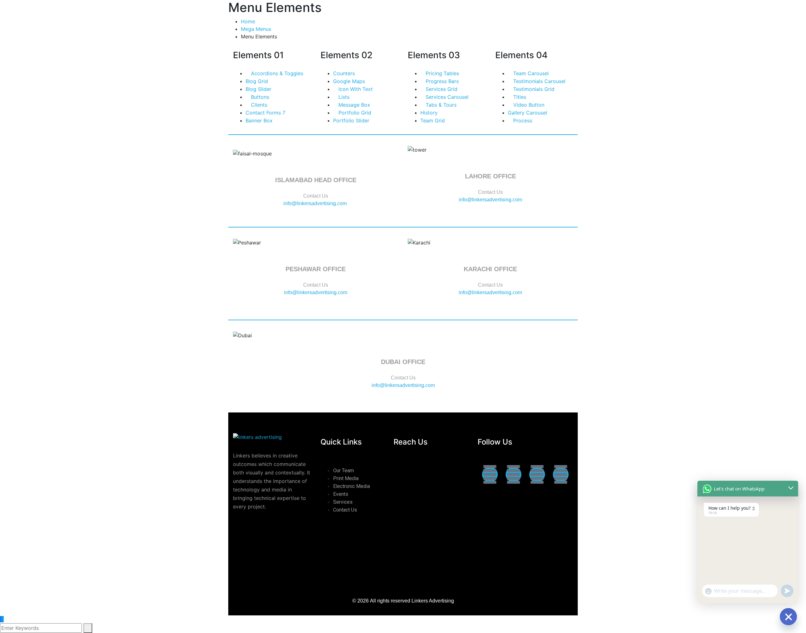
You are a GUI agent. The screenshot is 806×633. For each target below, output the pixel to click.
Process (522, 120)
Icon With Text (355, 89)
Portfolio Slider (351, 120)
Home (248, 21)
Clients (258, 105)
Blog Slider (258, 89)
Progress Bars (441, 81)
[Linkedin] (537, 474)
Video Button (528, 105)
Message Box (353, 105)
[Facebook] (490, 474)
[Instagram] (513, 474)
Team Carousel (530, 73)
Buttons (259, 97)
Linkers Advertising (433, 600)
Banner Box (259, 120)
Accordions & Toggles (276, 73)
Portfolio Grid (354, 112)
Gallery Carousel (527, 112)
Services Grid (440, 89)
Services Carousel (446, 97)
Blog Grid (257, 81)
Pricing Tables (441, 73)
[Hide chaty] (788, 616)
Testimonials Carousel (538, 81)
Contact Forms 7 (265, 112)
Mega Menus (256, 29)
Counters (344, 73)
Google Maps (349, 81)
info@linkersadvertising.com (315, 203)
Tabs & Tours (440, 105)
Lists (343, 97)
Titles (519, 97)
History (429, 112)
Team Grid (432, 120)
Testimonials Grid (533, 89)
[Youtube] (561, 474)
